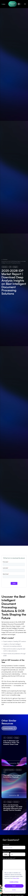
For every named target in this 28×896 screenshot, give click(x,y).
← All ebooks (4, 259)
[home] (3, 4)
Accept (14, 885)
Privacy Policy (16, 878)
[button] (19, 4)
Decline (14, 889)
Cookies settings (14, 881)
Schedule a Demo (12, 4)
